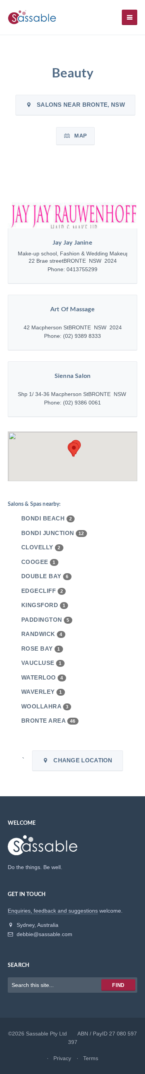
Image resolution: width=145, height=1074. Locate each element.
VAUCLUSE (41, 663)
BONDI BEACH (46, 518)
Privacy (62, 1058)
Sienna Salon (72, 376)
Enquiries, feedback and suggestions (53, 911)
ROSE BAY (40, 648)
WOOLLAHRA (44, 706)
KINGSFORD (43, 605)
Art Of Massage (72, 309)
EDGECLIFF (42, 590)
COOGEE (38, 562)
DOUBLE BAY (45, 576)
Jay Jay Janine (72, 243)
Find (118, 985)
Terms (90, 1058)
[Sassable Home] (42, 849)
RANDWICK (42, 634)
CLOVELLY (41, 547)
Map (78, 136)
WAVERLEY (41, 691)
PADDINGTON (45, 619)
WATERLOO (42, 677)
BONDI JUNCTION (52, 533)
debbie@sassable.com (43, 934)
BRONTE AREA (48, 720)
